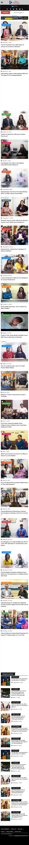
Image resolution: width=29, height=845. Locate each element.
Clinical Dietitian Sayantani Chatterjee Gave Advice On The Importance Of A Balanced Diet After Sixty (14, 574)
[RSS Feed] (7, 9)
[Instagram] (16, 9)
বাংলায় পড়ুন (15, 6)
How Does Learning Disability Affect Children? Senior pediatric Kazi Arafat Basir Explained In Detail (14, 425)
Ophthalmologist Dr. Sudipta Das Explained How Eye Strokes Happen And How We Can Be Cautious (14, 604)
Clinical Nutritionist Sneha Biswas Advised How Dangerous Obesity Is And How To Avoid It (14, 513)
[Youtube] (20, 9)
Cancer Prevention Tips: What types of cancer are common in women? (19, 705)
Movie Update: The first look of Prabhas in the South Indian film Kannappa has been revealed (19, 730)
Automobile (15, 689)
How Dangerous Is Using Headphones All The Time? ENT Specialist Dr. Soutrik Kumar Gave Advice (14, 543)
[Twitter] (13, 9)
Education (15, 677)
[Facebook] (10, 9)
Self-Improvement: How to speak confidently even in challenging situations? (18, 718)
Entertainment (16, 726)
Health (4, 613)
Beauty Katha (16, 714)
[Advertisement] (14, 93)
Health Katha (6, 25)
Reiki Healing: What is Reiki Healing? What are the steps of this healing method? (19, 742)
